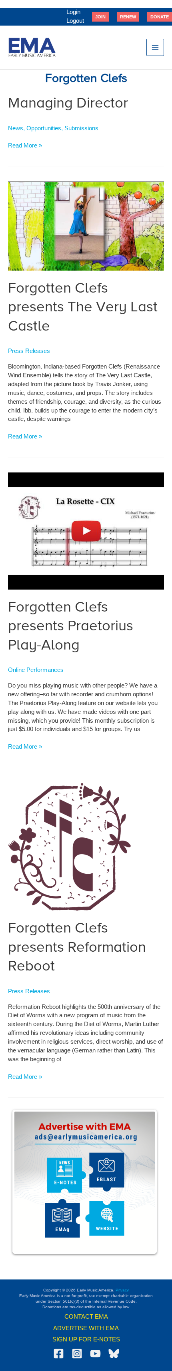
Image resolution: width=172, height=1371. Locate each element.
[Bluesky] (113, 1353)
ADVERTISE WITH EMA (86, 1328)
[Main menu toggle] (155, 47)
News (15, 128)
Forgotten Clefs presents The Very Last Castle (83, 307)
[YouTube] (95, 1353)
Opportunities (43, 128)
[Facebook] (58, 1353)
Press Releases (29, 351)
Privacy (122, 1290)
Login (73, 12)
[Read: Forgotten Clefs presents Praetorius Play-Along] (86, 531)
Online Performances (36, 670)
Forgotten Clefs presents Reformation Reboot (77, 947)
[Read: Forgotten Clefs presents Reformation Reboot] (69, 846)
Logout (75, 21)
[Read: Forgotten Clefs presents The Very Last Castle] (86, 226)
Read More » (25, 146)
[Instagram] (77, 1353)
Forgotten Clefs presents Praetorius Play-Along (70, 626)
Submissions (81, 128)
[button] (100, 17)
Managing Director (68, 103)
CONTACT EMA (86, 1316)
